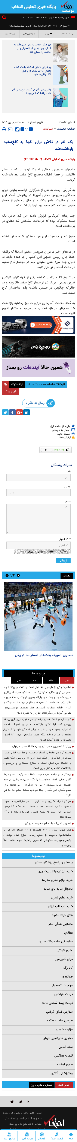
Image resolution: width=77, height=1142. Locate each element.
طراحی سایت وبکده (60, 1020)
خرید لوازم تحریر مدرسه (57, 880)
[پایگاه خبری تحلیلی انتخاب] (67, 6)
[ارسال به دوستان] (10, 129)
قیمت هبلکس (63, 994)
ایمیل (67, 486)
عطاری (68, 932)
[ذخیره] (17, 129)
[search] (4, 18)
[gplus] (19, 412)
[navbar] (73, 17)
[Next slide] (7, 575)
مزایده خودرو (64, 1029)
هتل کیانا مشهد (62, 915)
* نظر (68, 501)
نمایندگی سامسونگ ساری (56, 941)
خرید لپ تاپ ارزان (60, 906)
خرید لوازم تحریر (62, 897)
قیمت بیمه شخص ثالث (57, 1003)
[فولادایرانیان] (38, 325)
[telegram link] (20, 1101)
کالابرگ (68, 967)
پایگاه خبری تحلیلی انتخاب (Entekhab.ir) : (48, 159)
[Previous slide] (18, 575)
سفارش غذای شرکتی (59, 1011)
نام (69, 471)
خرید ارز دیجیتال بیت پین (55, 871)
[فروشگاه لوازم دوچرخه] (38, 347)
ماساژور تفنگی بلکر (61, 923)
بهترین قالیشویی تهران (58, 1038)
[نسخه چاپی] (4, 129)
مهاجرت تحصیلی (62, 985)
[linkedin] (26, 412)
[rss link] (28, 1101)
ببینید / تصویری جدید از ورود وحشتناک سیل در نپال (41, 746)
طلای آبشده (65, 1064)
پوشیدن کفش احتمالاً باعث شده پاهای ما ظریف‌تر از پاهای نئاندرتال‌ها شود (32, 70)
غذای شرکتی (65, 950)
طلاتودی (67, 976)
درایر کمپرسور (64, 959)
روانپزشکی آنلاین (61, 1073)
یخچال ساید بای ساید (58, 888)
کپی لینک (10, 391)
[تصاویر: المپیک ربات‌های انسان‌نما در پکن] (38, 616)
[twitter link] (12, 1101)
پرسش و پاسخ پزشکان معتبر (54, 862)
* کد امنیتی (64, 539)
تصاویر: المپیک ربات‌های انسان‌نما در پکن (44, 655)
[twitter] (5, 412)
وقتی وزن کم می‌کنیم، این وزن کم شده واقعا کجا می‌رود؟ (31, 91)
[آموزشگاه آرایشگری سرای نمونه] (38, 368)
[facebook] (12, 412)
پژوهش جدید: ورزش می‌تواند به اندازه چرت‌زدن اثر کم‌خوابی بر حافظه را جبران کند (32, 48)
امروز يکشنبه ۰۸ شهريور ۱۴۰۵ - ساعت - (46, 17)
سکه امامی (66, 1046)
